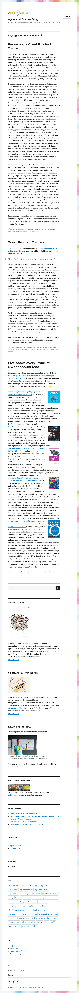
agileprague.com (14, 795)
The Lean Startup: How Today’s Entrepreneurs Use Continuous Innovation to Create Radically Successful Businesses (26, 523)
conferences (13, 906)
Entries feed (14, 948)
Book (48, 572)
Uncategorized (15, 848)
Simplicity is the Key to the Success (23, 814)
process (54, 914)
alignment (46, 347)
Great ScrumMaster (16, 910)
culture (23, 906)
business (27, 898)
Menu (67, 17)
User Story (26, 926)
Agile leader (13, 890)
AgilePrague (13, 894)
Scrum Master (14, 922)
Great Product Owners (26, 242)
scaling (34, 918)
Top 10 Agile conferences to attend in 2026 (26, 824)
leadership (37, 910)
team (46, 922)
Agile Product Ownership (38, 229)
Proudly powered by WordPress (33, 987)
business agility (38, 898)
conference (42, 902)
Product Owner (27, 231)
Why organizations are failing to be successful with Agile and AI (34, 816)
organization (44, 914)
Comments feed (16, 951)
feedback (42, 906)
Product (32, 349)
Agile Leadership (26, 890)
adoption (29, 886)
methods (24, 914)
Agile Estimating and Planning (20, 427)
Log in (12, 946)
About (12, 843)
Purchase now (13, 659)
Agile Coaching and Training (18, 970)
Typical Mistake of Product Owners (23, 822)
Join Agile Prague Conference (21, 819)
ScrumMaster (50, 349)
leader (28, 910)
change (11, 902)
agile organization (42, 890)
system (39, 922)
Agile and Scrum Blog (23, 19)
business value (51, 229)
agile (28, 229)
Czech (10, 975)
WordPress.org (15, 954)
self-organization (28, 922)
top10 (53, 922)
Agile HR (44, 886)
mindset (34, 914)
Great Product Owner (14, 231)
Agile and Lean (20, 229)
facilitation (18, 349)
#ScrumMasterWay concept (18, 708)
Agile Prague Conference (30, 894)
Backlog (18, 898)
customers (11, 349)
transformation (14, 926)
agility (11, 898)
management (14, 914)
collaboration (31, 902)
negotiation (25, 349)
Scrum (34, 231)
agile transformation (50, 894)
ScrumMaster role (31, 267)
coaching (53, 347)
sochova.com (13, 767)
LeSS (45, 910)
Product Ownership (24, 574)
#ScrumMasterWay (16, 886)
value (38, 231)
